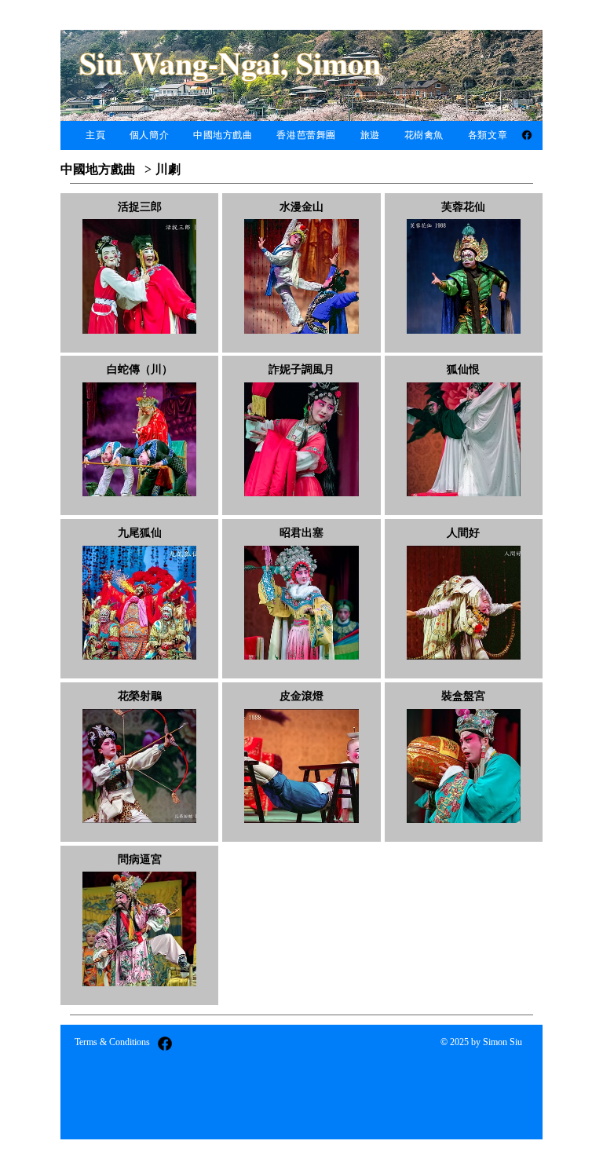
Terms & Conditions (112, 1042)
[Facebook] (527, 135)
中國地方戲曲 (98, 169)
